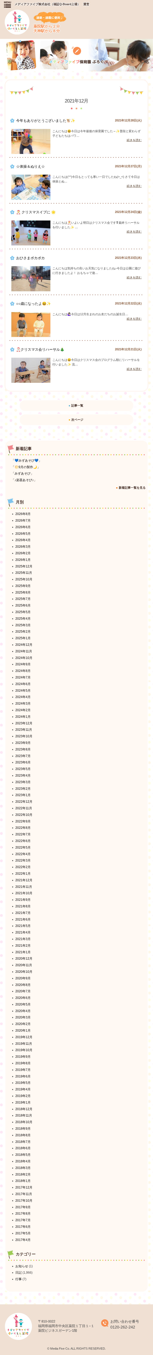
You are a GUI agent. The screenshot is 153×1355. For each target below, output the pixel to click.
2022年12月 (23, 801)
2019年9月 (23, 1056)
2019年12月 (23, 1037)
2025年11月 (23, 572)
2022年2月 (23, 867)
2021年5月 (23, 926)
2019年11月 (23, 1043)
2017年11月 (23, 1194)
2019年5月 (23, 1082)
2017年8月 (23, 1213)
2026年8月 (23, 514)
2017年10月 (23, 1200)
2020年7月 (23, 991)
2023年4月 (23, 775)
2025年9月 (23, 586)
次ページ (77, 419)
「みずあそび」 (22, 473)
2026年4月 (23, 540)
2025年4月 (23, 618)
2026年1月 (23, 559)
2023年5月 (23, 769)
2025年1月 (23, 638)
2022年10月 (23, 814)
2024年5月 (23, 690)
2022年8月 (23, 827)
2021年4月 (23, 932)
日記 (18, 1272)
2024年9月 (23, 664)
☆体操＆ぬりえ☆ (30, 166)
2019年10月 (23, 1050)
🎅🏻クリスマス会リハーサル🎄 (40, 350)
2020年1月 (23, 1030)
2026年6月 (23, 527)
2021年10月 (23, 893)
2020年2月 (23, 1024)
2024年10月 (23, 658)
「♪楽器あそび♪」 (24, 480)
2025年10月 (23, 579)
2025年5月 (23, 612)
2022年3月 (23, 860)
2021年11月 (23, 886)
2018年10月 (23, 1122)
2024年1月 (23, 716)
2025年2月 (23, 631)
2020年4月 (23, 1011)
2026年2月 (23, 553)
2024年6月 (23, 684)
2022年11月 (23, 808)
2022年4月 (23, 854)
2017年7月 (23, 1220)
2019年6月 (23, 1076)
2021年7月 (23, 913)
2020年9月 (23, 978)
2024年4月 (23, 697)
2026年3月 (23, 546)
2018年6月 (23, 1148)
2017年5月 (23, 1233)
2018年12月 (23, 1109)
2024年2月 (23, 710)
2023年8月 (23, 749)
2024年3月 (23, 703)
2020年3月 (23, 1017)
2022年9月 (23, 821)
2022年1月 (23, 873)
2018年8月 (23, 1135)
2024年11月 (23, 651)
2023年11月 (23, 729)
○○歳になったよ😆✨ (33, 304)
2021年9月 (23, 899)
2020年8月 (23, 985)
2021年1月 (23, 952)
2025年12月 (23, 566)
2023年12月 (23, 723)
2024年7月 (23, 677)
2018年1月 (23, 1181)
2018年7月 (23, 1141)
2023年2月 (23, 788)
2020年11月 (23, 965)
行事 (18, 1279)
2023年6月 (23, 762)
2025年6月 (23, 605)
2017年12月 (23, 1187)
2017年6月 (23, 1226)
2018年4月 (23, 1161)
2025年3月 (23, 625)
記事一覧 (77, 405)
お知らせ (21, 1266)
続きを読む (134, 140)
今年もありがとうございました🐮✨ (45, 121)
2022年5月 (23, 847)
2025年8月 (23, 592)
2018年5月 (23, 1154)
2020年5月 (23, 1004)
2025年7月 (23, 599)
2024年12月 (23, 644)
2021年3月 (23, 939)
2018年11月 (23, 1115)
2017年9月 (23, 1207)
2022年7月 (23, 834)
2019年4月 (23, 1089)
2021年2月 (23, 945)
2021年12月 (23, 880)
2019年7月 (23, 1069)
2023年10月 (23, 736)
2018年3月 (23, 1168)
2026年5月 (23, 533)
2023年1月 (23, 795)
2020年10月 (23, 971)
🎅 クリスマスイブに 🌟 (36, 212)
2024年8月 (23, 671)
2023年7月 (23, 756)
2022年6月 (23, 841)
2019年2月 (23, 1096)
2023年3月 (23, 782)
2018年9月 (23, 1128)
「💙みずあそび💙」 (26, 460)
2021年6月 (23, 919)
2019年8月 (23, 1063)
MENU (7, 4)
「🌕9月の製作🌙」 (25, 467)
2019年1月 (23, 1102)
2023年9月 (23, 742)
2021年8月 (23, 906)
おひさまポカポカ (30, 258)
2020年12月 (23, 958)
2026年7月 (23, 520)
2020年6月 (23, 998)
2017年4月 (23, 1240)
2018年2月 (23, 1174)
